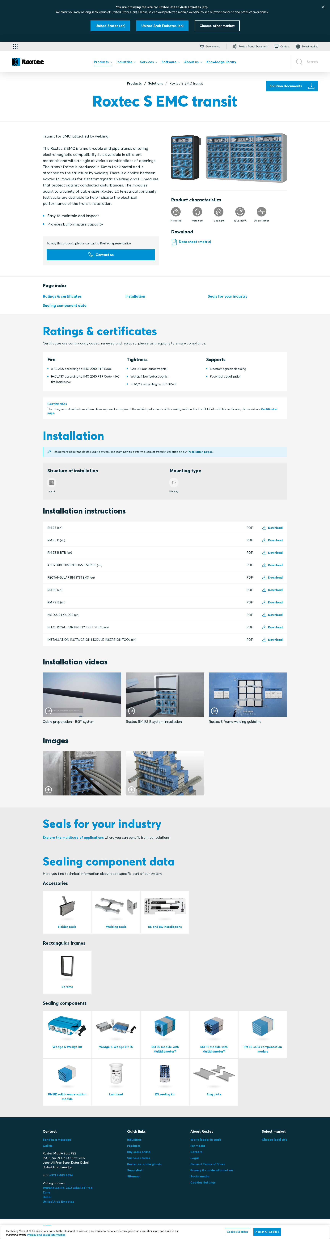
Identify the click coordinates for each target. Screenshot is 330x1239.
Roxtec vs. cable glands (144, 1164)
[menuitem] (103, 63)
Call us (48, 1146)
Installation (135, 296)
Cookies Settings (203, 1182)
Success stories (138, 1158)
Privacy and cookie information (46, 1234)
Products (134, 83)
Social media (199, 1176)
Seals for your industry (227, 296)
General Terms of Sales (207, 1164)
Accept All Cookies (267, 1231)
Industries (134, 1139)
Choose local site (274, 1139)
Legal (194, 1158)
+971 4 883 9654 (61, 1175)
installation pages (200, 451)
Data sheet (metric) (195, 241)
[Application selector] (15, 46)
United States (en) (124, 12)
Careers (196, 1152)
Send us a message (57, 1139)
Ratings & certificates (62, 296)
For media (197, 1146)
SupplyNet (134, 1170)
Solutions (155, 83)
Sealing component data (65, 305)
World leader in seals (205, 1139)
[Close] (323, 7)
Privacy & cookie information (211, 1170)
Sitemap (133, 1176)
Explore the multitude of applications (73, 837)
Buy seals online (138, 1152)
